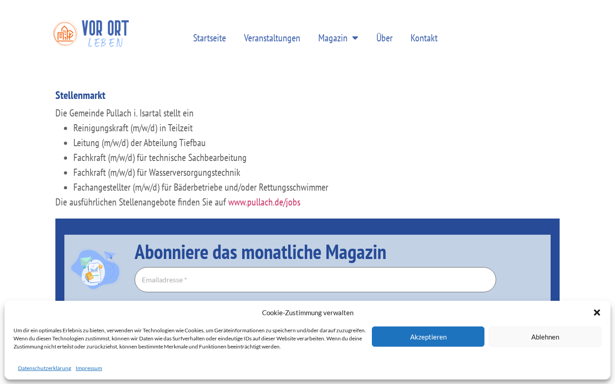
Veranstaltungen (272, 37)
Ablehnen (545, 337)
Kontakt (424, 37)
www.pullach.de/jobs (264, 202)
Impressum (89, 368)
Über (384, 37)
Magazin (333, 37)
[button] (596, 312)
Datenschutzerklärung (44, 368)
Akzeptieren (428, 337)
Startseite (209, 37)
